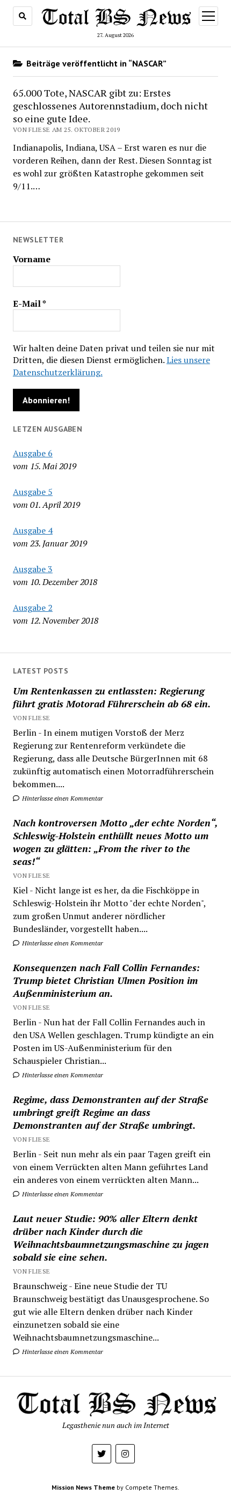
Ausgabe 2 (33, 607)
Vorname (31, 259)
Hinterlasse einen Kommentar (61, 798)
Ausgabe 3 (33, 569)
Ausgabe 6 (33, 453)
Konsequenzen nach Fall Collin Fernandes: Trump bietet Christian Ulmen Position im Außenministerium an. (106, 980)
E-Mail (29, 303)
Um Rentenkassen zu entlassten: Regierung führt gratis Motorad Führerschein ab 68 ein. (112, 697)
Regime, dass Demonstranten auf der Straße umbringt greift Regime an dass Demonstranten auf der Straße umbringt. (110, 1112)
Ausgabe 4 (33, 530)
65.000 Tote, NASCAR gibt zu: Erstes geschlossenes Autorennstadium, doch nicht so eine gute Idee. (110, 105)
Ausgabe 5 (33, 492)
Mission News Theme (83, 1487)
